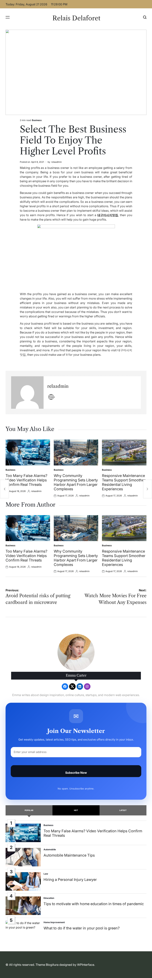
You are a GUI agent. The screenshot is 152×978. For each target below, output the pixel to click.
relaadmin (56, 162)
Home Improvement (54, 922)
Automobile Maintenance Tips (69, 855)
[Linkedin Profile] (80, 686)
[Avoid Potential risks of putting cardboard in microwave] (4, 489)
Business (37, 120)
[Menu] (8, 17)
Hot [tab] (76, 810)
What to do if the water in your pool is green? (82, 928)
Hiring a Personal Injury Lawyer (70, 879)
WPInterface (85, 965)
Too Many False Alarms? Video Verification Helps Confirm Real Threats (26, 480)
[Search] (144, 17)
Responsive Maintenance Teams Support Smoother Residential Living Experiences (123, 482)
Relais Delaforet (76, 18)
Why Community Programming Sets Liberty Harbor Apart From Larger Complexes (76, 482)
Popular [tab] (29, 810)
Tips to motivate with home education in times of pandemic (94, 904)
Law (46, 873)
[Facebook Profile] (65, 686)
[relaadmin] (27, 392)
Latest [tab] (123, 810)
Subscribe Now (76, 772)
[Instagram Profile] (87, 686)
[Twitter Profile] (72, 686)
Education (49, 898)
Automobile (50, 849)
